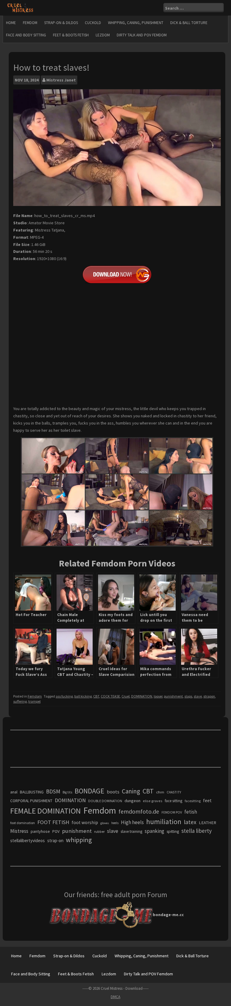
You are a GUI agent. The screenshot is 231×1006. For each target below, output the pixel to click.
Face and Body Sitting (26, 35)
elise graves (152, 801)
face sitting (173, 800)
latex (190, 822)
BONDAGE (89, 791)
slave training (131, 831)
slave (198, 696)
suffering (20, 701)
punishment (173, 696)
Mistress (19, 831)
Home (11, 22)
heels (115, 823)
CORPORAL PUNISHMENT (31, 800)
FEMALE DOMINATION (45, 811)
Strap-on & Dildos (61, 22)
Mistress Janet (61, 80)
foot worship (85, 822)
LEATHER (207, 822)
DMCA (115, 996)
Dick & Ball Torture (189, 22)
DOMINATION (141, 696)
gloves (104, 823)
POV (56, 831)
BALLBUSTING (32, 792)
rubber (99, 831)
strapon (209, 696)
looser (158, 696)
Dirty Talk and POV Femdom (142, 35)
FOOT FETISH (53, 822)
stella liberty (196, 830)
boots (113, 792)
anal (13, 792)
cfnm (160, 792)
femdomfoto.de (139, 811)
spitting (173, 831)
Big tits (67, 792)
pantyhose (40, 831)
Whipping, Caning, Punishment (135, 22)
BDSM (53, 791)
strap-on (55, 840)
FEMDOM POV (172, 812)
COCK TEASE (110, 696)
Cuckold (93, 22)
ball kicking (83, 696)
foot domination (22, 822)
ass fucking (64, 696)
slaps (188, 696)
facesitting (193, 801)
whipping (79, 840)
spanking (154, 831)
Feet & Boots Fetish (71, 35)
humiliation (163, 821)
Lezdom (103, 35)
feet (207, 800)
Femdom (30, 22)
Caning (131, 791)
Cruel (126, 696)
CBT (96, 696)
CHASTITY (174, 792)
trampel (34, 701)
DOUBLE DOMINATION (105, 801)
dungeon (132, 800)
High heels (132, 822)
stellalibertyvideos (27, 840)
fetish (190, 811)
